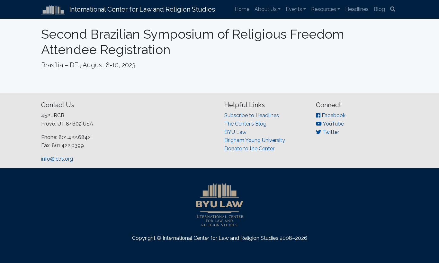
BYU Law (235, 132)
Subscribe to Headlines (251, 115)
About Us (266, 9)
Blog (379, 9)
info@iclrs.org (57, 159)
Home (242, 9)
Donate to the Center (249, 149)
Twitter (330, 132)
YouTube (333, 124)
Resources (323, 9)
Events (294, 9)
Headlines (357, 9)
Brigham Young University (254, 140)
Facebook (332, 115)
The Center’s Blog (245, 124)
